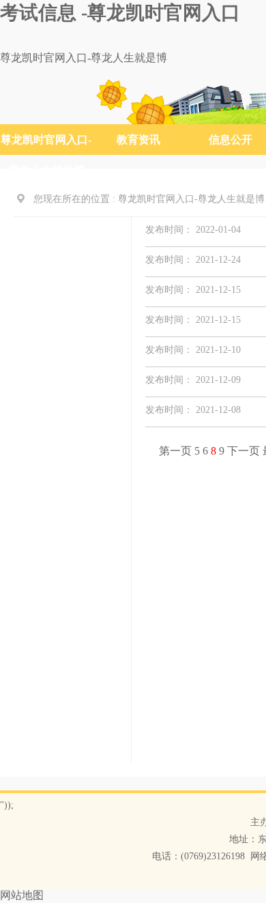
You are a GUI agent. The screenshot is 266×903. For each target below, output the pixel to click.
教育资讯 (138, 139)
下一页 (245, 451)
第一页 (176, 451)
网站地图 (22, 895)
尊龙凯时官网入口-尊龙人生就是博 (83, 57)
